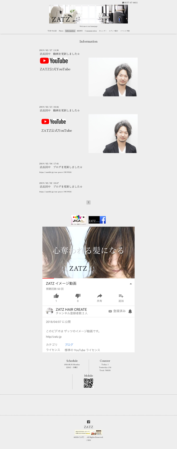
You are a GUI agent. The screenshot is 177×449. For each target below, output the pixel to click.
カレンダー (103, 31)
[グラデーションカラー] (54, 63)
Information (70, 31)
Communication (91, 31)
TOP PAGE (52, 31)
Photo (61, 31)
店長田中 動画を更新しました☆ (60, 53)
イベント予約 (125, 31)
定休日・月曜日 (72, 367)
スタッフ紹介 (113, 31)
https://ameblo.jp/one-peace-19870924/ (55, 172)
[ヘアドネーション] (53, 123)
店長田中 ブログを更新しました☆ (61, 167)
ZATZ (90, 427)
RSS (89, 440)
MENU (80, 31)
